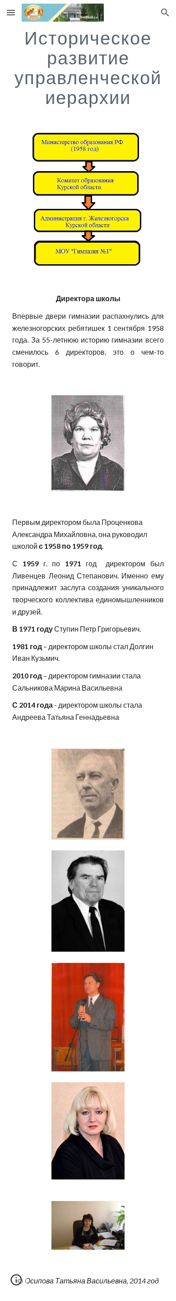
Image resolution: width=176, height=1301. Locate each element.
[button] (11, 12)
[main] (88, 67)
